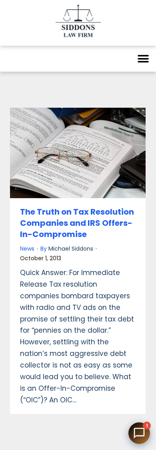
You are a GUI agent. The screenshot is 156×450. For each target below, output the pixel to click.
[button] (143, 59)
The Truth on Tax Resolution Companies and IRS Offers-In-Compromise (77, 223)
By (66, 249)
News (27, 249)
